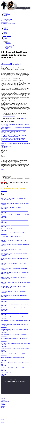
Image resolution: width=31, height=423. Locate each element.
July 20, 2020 (24, 118)
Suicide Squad (4, 147)
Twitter (2, 419)
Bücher (5, 38)
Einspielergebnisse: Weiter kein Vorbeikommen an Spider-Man (15, 203)
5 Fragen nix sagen (10, 45)
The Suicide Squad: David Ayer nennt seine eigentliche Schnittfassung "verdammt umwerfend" (13, 136)
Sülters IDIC (9, 47)
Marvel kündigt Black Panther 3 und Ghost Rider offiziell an (14, 334)
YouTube (3, 422)
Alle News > (3, 375)
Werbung (3, 406)
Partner (2, 403)
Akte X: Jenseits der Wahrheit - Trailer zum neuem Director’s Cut (15, 268)
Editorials (8, 48)
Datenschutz (3, 404)
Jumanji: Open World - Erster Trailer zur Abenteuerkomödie (14, 304)
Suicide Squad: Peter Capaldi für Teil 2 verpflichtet (12, 139)
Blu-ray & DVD (7, 36)
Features (8, 42)
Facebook (3, 417)
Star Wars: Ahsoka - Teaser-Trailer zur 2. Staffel (11, 236)
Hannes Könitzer (6, 61)
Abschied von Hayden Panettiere (8, 228)
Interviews (8, 43)
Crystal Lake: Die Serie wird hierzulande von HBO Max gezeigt (15, 282)
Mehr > (2, 145)
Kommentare (6, 39)
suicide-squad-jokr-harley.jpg (11, 64)
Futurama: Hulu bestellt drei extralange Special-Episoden (13, 316)
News (4, 11)
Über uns (3, 398)
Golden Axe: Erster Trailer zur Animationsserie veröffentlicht (14, 211)
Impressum (3, 400)
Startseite (5, 27)
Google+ (3, 420)
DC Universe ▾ (4, 22)
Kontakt (2, 407)
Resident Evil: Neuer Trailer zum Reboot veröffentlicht (13, 373)
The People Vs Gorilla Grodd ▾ (8, 23)
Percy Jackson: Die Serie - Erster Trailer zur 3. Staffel (13, 232)
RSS (1, 416)
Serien (4, 16)
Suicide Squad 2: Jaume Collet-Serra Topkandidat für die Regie (15, 143)
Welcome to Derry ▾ (5, 20)
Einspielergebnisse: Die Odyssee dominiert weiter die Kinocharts (15, 320)
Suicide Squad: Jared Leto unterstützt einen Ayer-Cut (13, 131)
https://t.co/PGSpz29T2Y (9, 116)
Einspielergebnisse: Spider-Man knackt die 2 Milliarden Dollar (15, 225)
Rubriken (5, 41)
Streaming (5, 15)
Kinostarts (5, 13)
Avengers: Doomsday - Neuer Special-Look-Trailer (12, 249)
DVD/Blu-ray (6, 14)
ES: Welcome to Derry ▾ (6, 19)
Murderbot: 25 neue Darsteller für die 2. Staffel (11, 207)
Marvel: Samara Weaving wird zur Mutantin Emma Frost (13, 295)
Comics (5, 37)
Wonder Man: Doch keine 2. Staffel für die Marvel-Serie (13, 291)
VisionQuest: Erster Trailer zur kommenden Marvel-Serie (14, 240)
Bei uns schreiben (5, 401)
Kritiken (5, 33)
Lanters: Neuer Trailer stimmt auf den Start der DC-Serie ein (14, 353)
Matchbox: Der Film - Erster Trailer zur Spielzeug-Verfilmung (15, 313)
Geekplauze (9, 46)
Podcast (5, 32)
